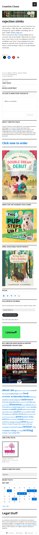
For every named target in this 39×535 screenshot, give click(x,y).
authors (28, 390)
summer (24, 424)
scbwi (23, 421)
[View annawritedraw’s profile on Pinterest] (15, 295)
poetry (19, 416)
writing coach (6, 433)
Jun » (7, 506)
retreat (30, 419)
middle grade (17, 409)
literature (5, 407)
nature (11, 412)
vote (18, 431)
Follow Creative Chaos (10, 315)
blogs (16, 394)
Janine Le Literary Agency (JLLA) (26, 525)
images (24, 405)
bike (3, 393)
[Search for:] (19, 474)
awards (34, 390)
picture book (18, 414)
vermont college (9, 430)
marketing (16, 407)
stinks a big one (16, 33)
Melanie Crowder (25, 407)
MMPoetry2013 (27, 409)
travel (14, 427)
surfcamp (29, 424)
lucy (11, 407)
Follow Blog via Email (11, 301)
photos (10, 414)
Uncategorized (12, 74)
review (5, 422)
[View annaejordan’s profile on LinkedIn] (19, 295)
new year (24, 412)
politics (5, 419)
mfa (9, 409)
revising (11, 422)
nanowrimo (5, 412)
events (29, 402)
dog (10, 402)
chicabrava (33, 397)
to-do (10, 427)
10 (19, 493)
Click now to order (15, 143)
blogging (11, 393)
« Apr (3, 506)
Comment (30, 115)
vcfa (34, 427)
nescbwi (17, 412)
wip (21, 431)
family (34, 402)
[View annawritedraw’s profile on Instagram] (11, 295)
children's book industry (11, 400)
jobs (27, 405)
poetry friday (28, 417)
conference (26, 399)
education (15, 402)
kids (30, 405)
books (26, 396)
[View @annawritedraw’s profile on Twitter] (7, 295)
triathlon (19, 427)
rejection (9, 76)
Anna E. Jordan (22, 73)
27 (34, 499)
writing (28, 430)
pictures (25, 414)
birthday (7, 393)
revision (17, 422)
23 (14, 499)
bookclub (20, 393)
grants (7, 405)
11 (24, 493)
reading (20, 419)
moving (33, 409)
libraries (34, 405)
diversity (5, 402)
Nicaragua (5, 414)
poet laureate (12, 417)
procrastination (13, 419)
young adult (16, 433)
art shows (23, 390)
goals (3, 405)
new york (31, 412)
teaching (5, 427)
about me (8, 390)
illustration (15, 404)
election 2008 (23, 402)
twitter (27, 426)
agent (17, 390)
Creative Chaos (10, 6)
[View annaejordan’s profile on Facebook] (3, 295)
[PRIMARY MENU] (34, 4)
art (20, 390)
